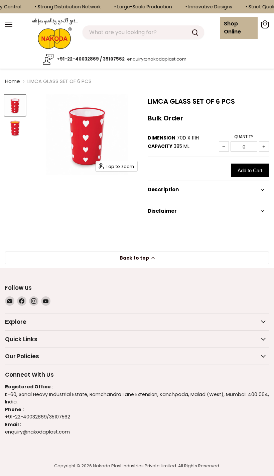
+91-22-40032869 (26, 416)
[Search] (195, 32)
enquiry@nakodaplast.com (156, 59)
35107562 (59, 416)
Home (12, 81)
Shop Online (232, 27)
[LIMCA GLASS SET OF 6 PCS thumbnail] (15, 105)
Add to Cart (250, 170)
